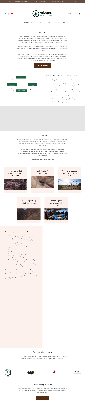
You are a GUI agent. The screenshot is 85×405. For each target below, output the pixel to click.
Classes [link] (58, 22)
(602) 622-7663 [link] (72, 14)
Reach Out (42, 398)
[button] (79, 13)
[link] (5, 13)
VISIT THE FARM (42, 65)
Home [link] (19, 22)
